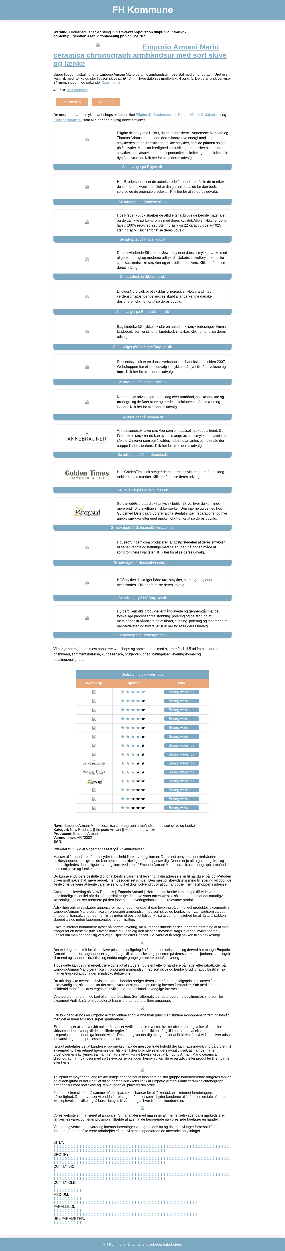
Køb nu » (106, 102)
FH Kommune (142, 9)
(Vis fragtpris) (77, 90)
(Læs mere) (111, 82)
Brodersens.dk (164, 115)
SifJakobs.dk (211, 115)
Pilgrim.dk (144, 115)
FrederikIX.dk (188, 115)
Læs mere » (71, 102)
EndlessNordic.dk (67, 120)
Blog (132, 1244)
